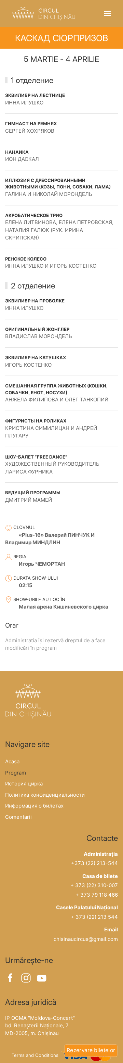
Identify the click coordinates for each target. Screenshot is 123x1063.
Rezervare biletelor (91, 1050)
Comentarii (18, 817)
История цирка (24, 783)
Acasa (12, 761)
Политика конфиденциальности (45, 795)
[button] (107, 13)
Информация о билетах (34, 805)
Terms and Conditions (35, 1055)
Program (15, 772)
